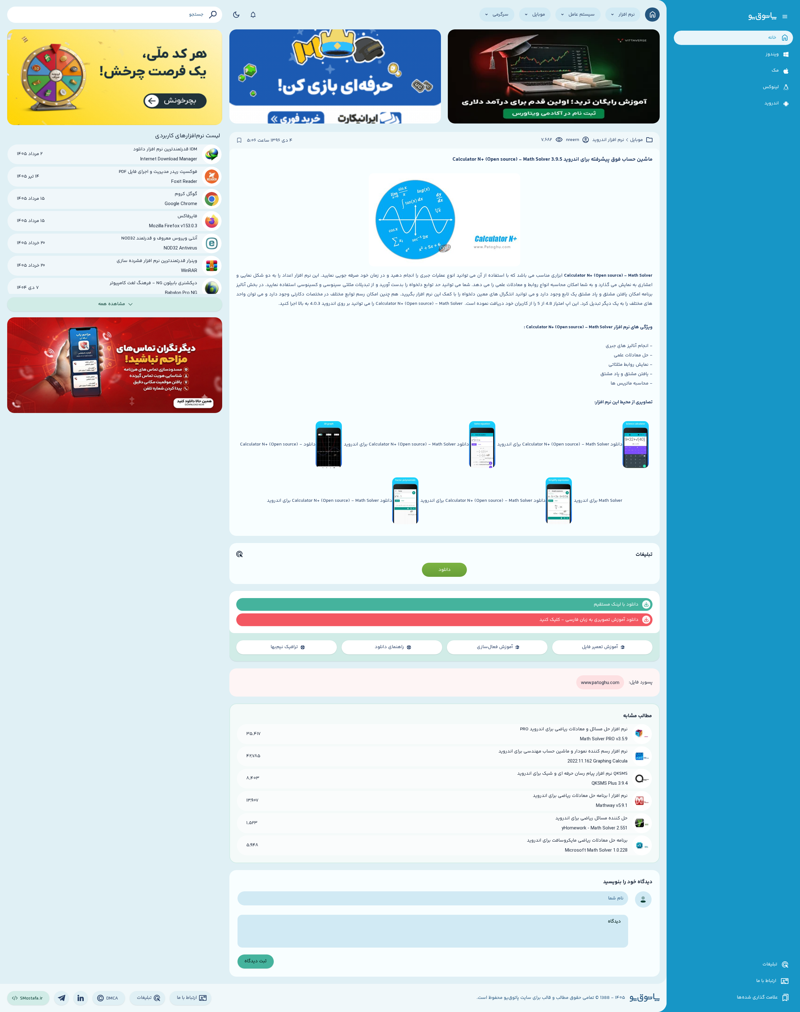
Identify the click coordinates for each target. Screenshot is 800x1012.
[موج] (553, 77)
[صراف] (114, 77)
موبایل (636, 140)
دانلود (444, 569)
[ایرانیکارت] (335, 77)
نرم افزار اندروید (608, 140)
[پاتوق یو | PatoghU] (762, 16)
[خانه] (652, 15)
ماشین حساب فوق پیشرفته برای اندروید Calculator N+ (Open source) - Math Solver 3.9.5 (552, 159)
